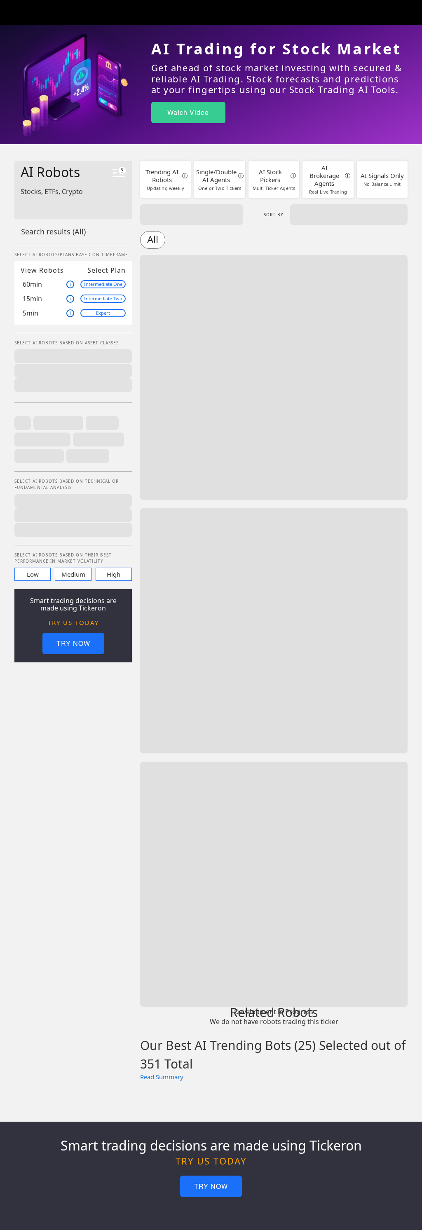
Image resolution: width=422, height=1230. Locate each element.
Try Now (73, 643)
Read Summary (161, 1076)
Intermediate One (103, 284)
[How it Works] (119, 173)
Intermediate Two (103, 298)
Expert (103, 313)
